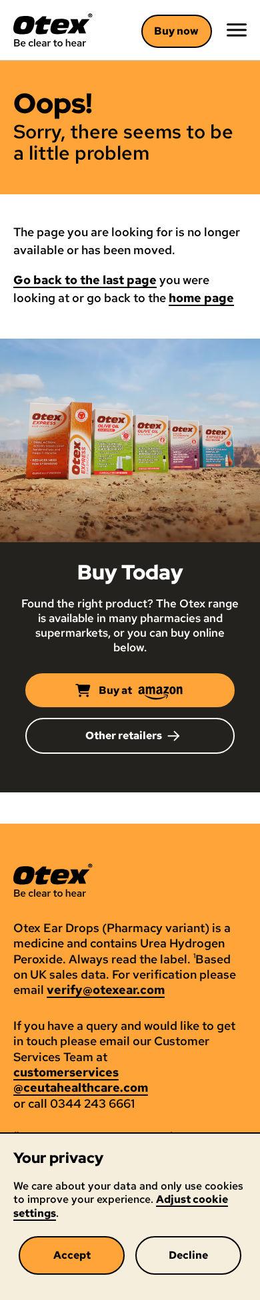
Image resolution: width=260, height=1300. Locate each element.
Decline (188, 1255)
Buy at (115, 690)
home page (201, 298)
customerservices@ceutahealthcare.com (80, 1079)
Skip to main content (80, 48)
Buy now (176, 31)
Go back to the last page (85, 280)
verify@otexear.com (106, 989)
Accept (72, 1255)
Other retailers (123, 735)
